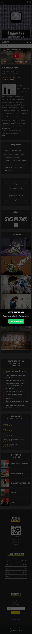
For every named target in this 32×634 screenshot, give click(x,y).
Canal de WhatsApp (16, 321)
